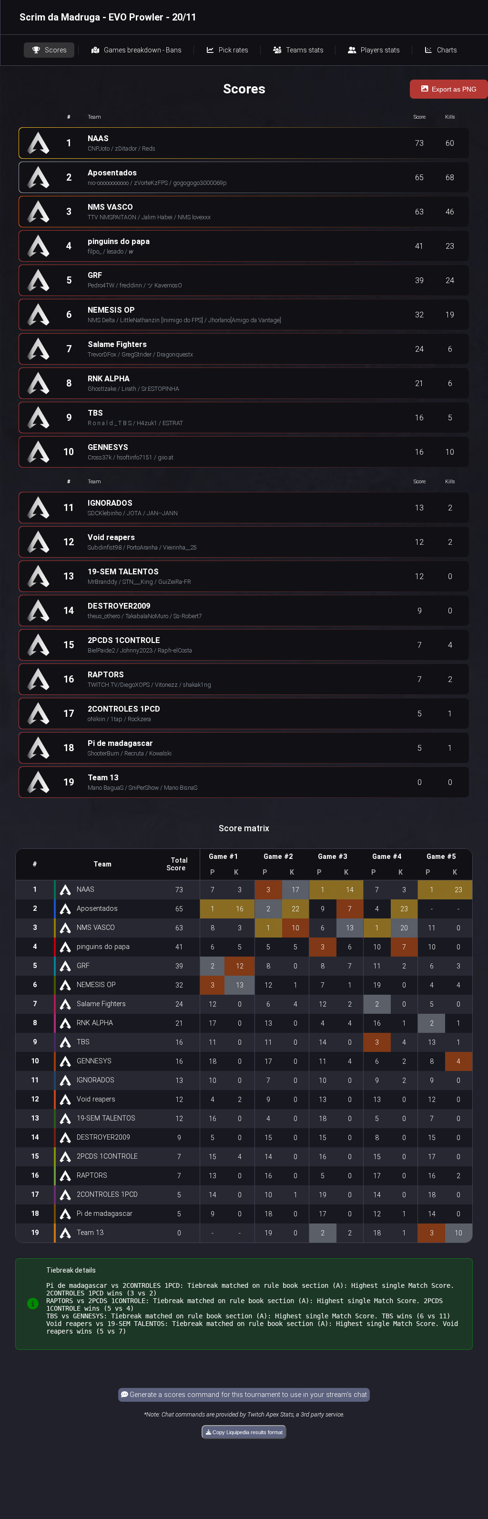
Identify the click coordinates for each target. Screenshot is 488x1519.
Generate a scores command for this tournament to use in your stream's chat (247, 1395)
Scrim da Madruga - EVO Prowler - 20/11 (108, 17)
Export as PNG (454, 89)
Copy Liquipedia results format (247, 1432)
